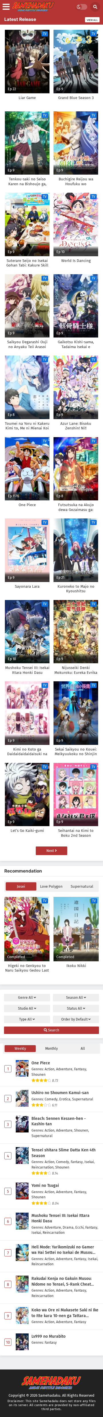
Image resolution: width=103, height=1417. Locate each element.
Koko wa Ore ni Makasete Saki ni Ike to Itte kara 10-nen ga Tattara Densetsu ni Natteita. (64, 1313)
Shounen (38, 1074)
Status (74, 1008)
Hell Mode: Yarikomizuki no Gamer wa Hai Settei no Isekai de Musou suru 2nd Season (62, 1250)
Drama (68, 1227)
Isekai (89, 1162)
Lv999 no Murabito (48, 1336)
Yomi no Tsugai (45, 1185)
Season (74, 998)
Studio (25, 1008)
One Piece (40, 1063)
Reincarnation (42, 1167)
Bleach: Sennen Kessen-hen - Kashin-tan (58, 1121)
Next (50, 850)
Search (53, 1030)
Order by (74, 1019)
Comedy (51, 1099)
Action (49, 1069)
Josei (21, 886)
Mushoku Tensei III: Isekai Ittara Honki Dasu (60, 1218)
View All (92, 20)
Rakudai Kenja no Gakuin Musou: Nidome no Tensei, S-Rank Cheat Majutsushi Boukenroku (61, 1281)
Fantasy (80, 1069)
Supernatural (82, 886)
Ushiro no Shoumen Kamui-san (60, 1092)
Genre (25, 998)
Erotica (64, 1099)
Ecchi (79, 1227)
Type (25, 1019)
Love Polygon (51, 886)
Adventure (64, 1069)
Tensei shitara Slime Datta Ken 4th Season (63, 1153)
